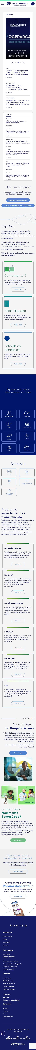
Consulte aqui (18, 871)
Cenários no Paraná (8, 969)
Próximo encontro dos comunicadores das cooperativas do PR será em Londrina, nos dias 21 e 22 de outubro (16, 87)
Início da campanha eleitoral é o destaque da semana (16, 121)
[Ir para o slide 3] (18, 62)
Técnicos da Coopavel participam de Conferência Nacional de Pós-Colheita (17, 165)
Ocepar (5, 939)
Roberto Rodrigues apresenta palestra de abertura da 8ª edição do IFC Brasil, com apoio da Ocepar (17, 72)
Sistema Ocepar (7, 936)
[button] (33, 3)
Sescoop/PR (6, 942)
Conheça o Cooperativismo (10, 961)
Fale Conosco (7, 978)
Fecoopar (5, 945)
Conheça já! (18, 840)
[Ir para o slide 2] (17, 62)
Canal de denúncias (8, 986)
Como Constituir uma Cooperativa (12, 964)
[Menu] (2, 3)
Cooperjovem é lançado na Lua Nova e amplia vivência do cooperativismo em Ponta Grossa (18, 153)
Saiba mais (18, 289)
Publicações (6, 1011)
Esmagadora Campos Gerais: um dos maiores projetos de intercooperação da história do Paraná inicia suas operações (18, 102)
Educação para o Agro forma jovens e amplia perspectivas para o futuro (17, 176)
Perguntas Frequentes (9, 989)
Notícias (5, 1008)
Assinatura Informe (8, 1016)
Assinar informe (18, 896)
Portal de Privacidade (9, 983)
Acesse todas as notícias (18, 200)
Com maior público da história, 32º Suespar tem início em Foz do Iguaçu (17, 142)
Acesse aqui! (18, 753)
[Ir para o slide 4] (20, 62)
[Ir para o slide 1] (15, 62)
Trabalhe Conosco (8, 981)
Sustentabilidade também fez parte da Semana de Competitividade (17, 132)
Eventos (5, 1014)
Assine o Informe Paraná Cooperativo (18, 206)
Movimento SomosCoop (10, 966)
